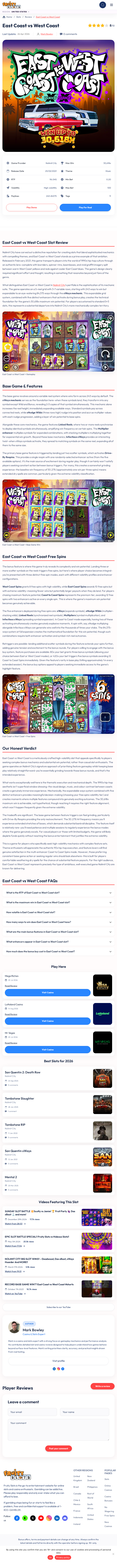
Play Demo (32, 207)
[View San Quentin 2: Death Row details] (102, 1078)
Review (28, 17)
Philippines (92, 1487)
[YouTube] (41, 1518)
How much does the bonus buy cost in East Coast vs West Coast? (40, 951)
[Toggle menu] (111, 5)
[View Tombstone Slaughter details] (102, 1104)
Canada (77, 1493)
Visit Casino (48, 992)
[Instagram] (58, 1368)
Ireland (76, 1524)
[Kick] (25, 1518)
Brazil (76, 1487)
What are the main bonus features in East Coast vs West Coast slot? (42, 931)
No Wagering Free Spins (110, 1511)
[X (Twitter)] (33, 1518)
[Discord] (65, 1518)
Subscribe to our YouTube (59, 1307)
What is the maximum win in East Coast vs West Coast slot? (38, 902)
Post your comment (58, 1448)
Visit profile (58, 1360)
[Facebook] (62, 1368)
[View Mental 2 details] (102, 1183)
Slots (18, 17)
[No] (113, 1553)
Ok (50, 1557)
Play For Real (85, 207)
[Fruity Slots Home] (34, 1475)
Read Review (11, 985)
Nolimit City (51, 163)
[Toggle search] (102, 5)
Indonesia (78, 1517)
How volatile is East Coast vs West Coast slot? (30, 912)
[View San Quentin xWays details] (102, 1157)
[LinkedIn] (54, 1368)
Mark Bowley (47, 34)
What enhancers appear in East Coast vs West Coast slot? (37, 941)
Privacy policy (63, 1557)
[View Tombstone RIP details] (102, 1130)
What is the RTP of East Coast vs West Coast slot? (33, 892)
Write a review (102, 1386)
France (76, 1510)
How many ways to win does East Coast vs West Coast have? (38, 921)
